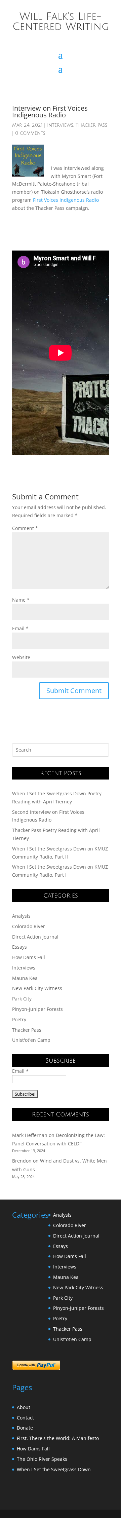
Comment (25, 528)
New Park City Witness (37, 988)
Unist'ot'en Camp (31, 1040)
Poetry (19, 1019)
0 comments (30, 133)
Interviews (60, 125)
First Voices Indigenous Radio (66, 200)
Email (20, 628)
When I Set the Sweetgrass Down (54, 1469)
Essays (19, 947)
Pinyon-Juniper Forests (37, 1009)
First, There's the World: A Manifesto (58, 1438)
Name (21, 600)
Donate (25, 1428)
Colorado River (28, 926)
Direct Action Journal (35, 937)
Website (21, 657)
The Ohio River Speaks (42, 1459)
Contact (25, 1417)
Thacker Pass (91, 125)
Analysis (21, 916)
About (23, 1407)
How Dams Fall (28, 957)
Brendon (22, 1161)
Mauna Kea (25, 978)
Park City (22, 998)
